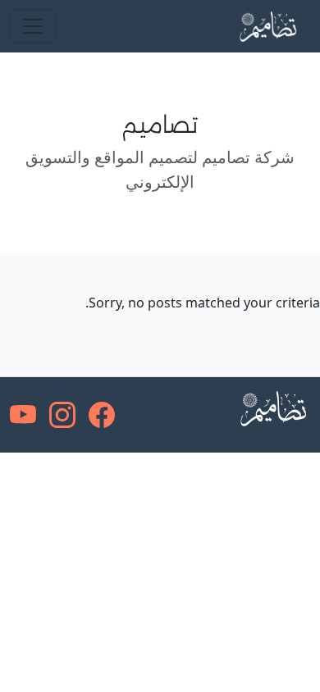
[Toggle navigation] (33, 26)
